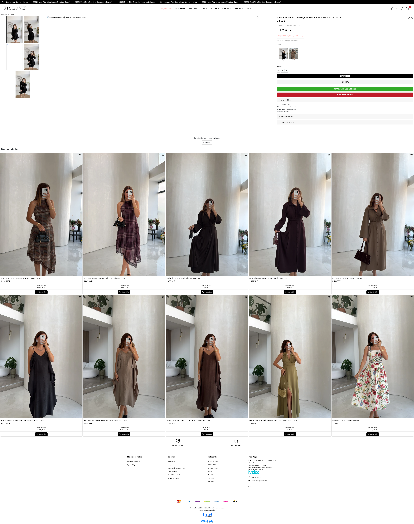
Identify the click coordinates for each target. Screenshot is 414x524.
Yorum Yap (207, 436)
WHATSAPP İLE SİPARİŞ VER (346, 89)
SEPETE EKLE (345, 76)
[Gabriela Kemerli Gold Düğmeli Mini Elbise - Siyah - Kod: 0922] (283, 53)
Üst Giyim (226, 9)
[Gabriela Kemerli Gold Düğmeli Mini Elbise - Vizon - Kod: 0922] (293, 53)
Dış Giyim (213, 9)
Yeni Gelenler (194, 9)
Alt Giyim (238, 9)
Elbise (249, 9)
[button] (408, 8)
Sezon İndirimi (180, 9)
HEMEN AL (345, 82)
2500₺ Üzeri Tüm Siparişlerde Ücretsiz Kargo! (51, 2)
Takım (204, 9)
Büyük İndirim (166, 9)
